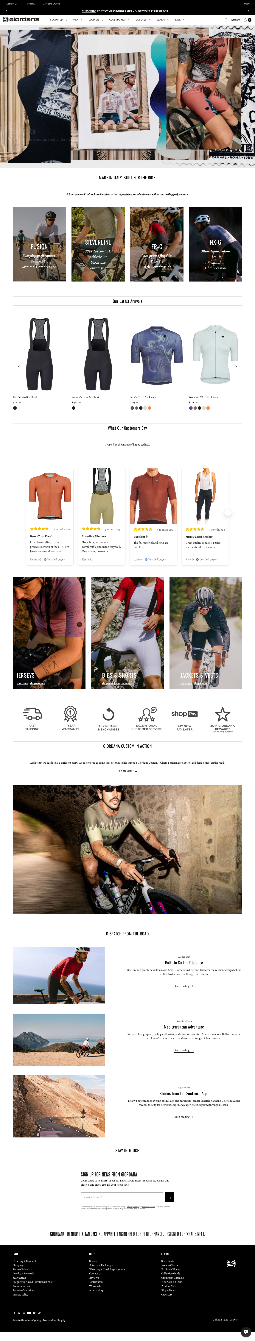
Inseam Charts (169, 1265)
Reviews (94, 1278)
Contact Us (12, 3)
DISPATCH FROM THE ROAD (127, 934)
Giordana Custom (51, 3)
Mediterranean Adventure (184, 1027)
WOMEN (94, 19)
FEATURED (56, 19)
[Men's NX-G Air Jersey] (156, 353)
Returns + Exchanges (101, 1265)
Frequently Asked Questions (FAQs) (33, 1282)
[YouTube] (29, 1313)
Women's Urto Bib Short (85, 397)
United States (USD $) (225, 1319)
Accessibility (96, 1290)
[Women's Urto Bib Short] (98, 353)
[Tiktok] (39, 1313)
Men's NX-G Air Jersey (143, 397)
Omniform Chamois (172, 1278)
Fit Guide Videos (170, 1269)
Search (93, 1261)
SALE (178, 19)
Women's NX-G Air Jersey (203, 397)
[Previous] (6, 11)
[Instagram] (34, 1313)
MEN (76, 19)
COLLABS (141, 19)
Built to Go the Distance (184, 962)
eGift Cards (19, 1278)
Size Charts (167, 1261)
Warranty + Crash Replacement (107, 1269)
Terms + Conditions (24, 1290)
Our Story (166, 1294)
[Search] (226, 20)
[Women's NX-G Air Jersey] (215, 353)
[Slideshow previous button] (27, 513)
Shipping (18, 1265)
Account (235, 19)
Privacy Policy (133, 1207)
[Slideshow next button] (228, 513)
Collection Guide (170, 1273)
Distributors (96, 1282)
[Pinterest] (24, 1313)
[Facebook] (14, 1313)
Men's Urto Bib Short (25, 397)
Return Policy (20, 1269)
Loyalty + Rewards (23, 1273)
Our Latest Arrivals (127, 301)
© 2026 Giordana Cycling (27, 1320)
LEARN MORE (126, 771)
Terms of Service (148, 1207)
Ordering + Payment (24, 1261)
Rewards (31, 3)
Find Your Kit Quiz (171, 1282)
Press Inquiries (21, 1286)
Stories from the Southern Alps (184, 1093)
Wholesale (95, 1286)
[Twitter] (18, 1313)
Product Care (168, 1286)
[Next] (248, 11)
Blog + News (168, 1290)
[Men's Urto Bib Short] (39, 353)
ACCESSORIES (117, 19)
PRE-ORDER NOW (25, 149)
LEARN (161, 19)
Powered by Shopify (54, 1320)
